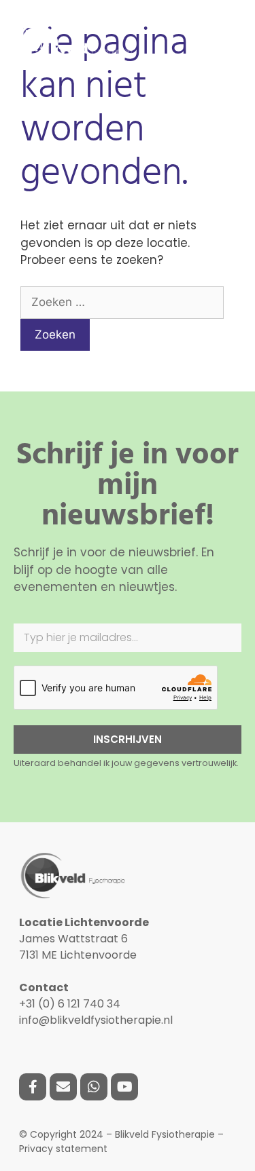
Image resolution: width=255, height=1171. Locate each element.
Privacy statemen (61, 1148)
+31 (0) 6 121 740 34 (69, 1004)
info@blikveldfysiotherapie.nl (96, 1020)
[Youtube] (124, 1086)
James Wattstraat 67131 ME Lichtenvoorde (84, 939)
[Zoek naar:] (122, 302)
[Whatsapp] (93, 1086)
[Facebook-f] (32, 1086)
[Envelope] (63, 1086)
